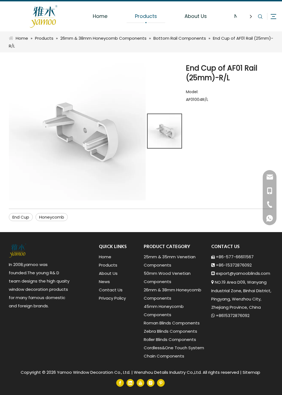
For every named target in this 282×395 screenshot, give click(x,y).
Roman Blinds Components (172, 323)
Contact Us (111, 290)
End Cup (20, 217)
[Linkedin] (130, 383)
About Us (196, 16)
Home (100, 16)
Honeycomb (51, 217)
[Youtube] (140, 383)
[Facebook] (120, 383)
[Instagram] (150, 383)
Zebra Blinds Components (170, 331)
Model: (192, 92)
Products (146, 16)
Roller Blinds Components (170, 339)
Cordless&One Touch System (174, 348)
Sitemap (251, 372)
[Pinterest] (161, 383)
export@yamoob (233, 273)
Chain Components (164, 356)
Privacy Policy (112, 298)
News (104, 281)
